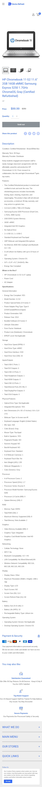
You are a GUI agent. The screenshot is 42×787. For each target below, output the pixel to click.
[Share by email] (38, 133)
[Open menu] (3, 4)
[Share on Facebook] (25, 133)
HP (3, 101)
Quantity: (6, 116)
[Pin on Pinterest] (29, 133)
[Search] (31, 9)
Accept (8, 781)
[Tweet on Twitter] (34, 133)
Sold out (21, 124)
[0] (38, 14)
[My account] (33, 14)
